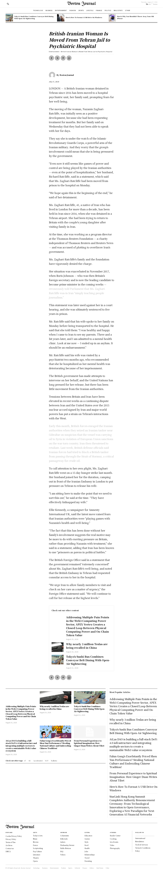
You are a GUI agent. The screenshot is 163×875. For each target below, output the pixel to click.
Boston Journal (67, 75)
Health (87, 848)
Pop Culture (37, 851)
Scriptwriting (38, 848)
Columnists (64, 835)
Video (112, 845)
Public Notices (65, 848)
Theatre (36, 858)
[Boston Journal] (53, 75)
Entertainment (54, 52)
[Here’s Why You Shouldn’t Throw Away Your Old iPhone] (112, 17)
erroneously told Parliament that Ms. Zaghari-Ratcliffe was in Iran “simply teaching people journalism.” (77, 293)
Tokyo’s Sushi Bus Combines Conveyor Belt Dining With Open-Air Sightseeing (33, 17)
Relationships (90, 855)
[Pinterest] (63, 58)
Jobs (86, 851)
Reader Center (115, 835)
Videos (62, 855)
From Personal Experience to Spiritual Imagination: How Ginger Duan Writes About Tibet (89, 743)
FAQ (61, 851)
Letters (62, 842)
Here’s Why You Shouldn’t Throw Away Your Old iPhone (135, 17)
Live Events (114, 842)
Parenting (88, 861)
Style (86, 842)
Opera (35, 861)
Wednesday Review (67, 845)
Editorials (63, 839)
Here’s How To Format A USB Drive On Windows (84, 17)
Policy (137, 851)
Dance (35, 845)
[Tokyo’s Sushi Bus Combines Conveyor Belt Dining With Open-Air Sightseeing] (9, 17)
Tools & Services (141, 845)
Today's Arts (37, 835)
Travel (87, 858)
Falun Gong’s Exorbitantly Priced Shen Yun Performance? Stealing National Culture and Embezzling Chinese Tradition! (55, 744)
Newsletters (139, 841)
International (140, 838)
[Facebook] (51, 58)
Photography (115, 848)
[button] (8, 4)
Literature (36, 855)
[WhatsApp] (69, 58)
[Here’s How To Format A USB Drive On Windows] (60, 17)
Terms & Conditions (142, 848)
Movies (35, 842)
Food (86, 845)
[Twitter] (57, 58)
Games (87, 839)
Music (35, 839)
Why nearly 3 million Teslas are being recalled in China (87, 645)
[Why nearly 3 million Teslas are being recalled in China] (58, 647)
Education (88, 835)
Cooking (113, 839)
